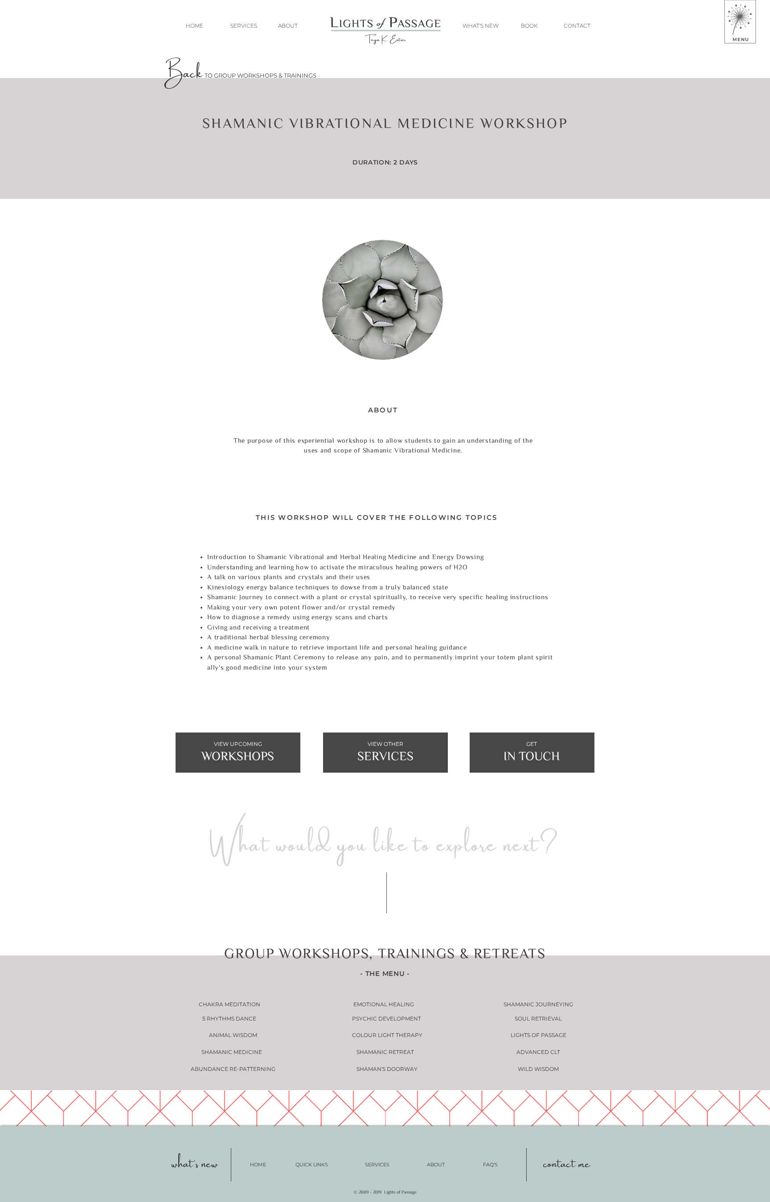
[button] (739, 19)
